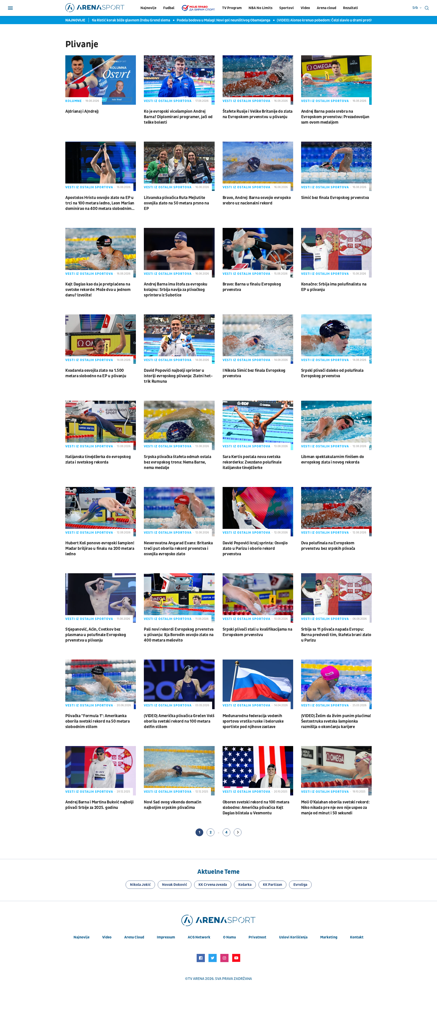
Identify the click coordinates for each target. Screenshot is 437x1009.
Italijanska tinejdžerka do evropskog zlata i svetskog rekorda (98, 459)
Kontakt (356, 937)
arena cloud (134, 937)
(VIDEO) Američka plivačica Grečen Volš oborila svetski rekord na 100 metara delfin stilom (179, 721)
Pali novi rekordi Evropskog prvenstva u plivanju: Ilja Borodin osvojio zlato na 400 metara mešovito (178, 635)
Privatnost (257, 937)
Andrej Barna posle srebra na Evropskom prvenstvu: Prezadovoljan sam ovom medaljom (335, 117)
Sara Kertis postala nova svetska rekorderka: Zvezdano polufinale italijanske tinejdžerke (252, 462)
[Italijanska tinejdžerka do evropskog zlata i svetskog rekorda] (100, 425)
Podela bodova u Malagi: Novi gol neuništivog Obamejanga (210, 20)
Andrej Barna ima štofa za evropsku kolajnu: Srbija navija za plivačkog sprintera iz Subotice (175, 290)
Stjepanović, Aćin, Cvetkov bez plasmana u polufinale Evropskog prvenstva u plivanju (95, 635)
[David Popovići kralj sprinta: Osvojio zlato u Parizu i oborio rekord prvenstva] (258, 511)
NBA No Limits (260, 8)
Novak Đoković (174, 884)
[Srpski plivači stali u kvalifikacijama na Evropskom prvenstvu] (258, 598)
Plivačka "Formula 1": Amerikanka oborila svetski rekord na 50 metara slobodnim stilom (97, 721)
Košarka (245, 884)
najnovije (81, 937)
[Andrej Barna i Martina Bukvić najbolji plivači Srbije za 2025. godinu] (100, 770)
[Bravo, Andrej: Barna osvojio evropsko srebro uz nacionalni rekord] (258, 166)
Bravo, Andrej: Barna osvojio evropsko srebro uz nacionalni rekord (257, 200)
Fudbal (168, 8)
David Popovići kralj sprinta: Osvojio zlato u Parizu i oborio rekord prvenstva (255, 548)
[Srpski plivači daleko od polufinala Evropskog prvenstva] (336, 339)
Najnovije (148, 8)
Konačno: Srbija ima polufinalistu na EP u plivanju (333, 287)
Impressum (166, 937)
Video (305, 8)
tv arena (196, 978)
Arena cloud (326, 8)
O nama (229, 937)
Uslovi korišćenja (293, 937)
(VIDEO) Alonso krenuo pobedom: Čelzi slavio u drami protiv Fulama (317, 20)
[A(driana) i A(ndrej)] (100, 80)
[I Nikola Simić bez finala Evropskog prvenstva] (258, 339)
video (107, 937)
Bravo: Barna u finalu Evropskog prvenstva (252, 287)
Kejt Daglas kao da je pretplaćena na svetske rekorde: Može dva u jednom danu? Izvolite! (98, 290)
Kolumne (73, 101)
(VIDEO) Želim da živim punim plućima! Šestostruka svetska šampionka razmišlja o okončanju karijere (336, 721)
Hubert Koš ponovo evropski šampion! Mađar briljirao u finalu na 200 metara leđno (99, 548)
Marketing (328, 937)
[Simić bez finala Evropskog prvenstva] (336, 166)
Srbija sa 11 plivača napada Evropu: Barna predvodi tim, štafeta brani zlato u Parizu (336, 635)
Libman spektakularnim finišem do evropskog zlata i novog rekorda (332, 459)
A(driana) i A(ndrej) (82, 111)
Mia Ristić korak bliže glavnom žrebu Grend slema (116, 20)
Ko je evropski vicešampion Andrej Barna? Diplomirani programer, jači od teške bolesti (178, 117)
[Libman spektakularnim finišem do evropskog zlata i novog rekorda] (336, 425)
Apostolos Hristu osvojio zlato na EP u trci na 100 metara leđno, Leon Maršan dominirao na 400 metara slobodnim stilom (99, 203)
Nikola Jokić (140, 884)
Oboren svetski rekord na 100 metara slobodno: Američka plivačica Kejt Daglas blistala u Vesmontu (256, 808)
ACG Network (199, 937)
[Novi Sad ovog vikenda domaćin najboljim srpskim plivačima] (179, 770)
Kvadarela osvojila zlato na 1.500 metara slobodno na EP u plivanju (95, 373)
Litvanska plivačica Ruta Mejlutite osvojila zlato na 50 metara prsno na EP (176, 203)
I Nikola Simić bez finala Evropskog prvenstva (254, 373)
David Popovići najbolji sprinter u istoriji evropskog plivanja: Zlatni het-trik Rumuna (178, 376)
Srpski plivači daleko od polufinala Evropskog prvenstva (332, 373)
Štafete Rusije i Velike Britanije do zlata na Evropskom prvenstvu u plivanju (257, 114)
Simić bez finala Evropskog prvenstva (335, 197)
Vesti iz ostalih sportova (168, 101)
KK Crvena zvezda (212, 884)
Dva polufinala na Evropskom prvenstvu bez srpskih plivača (328, 545)
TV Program (232, 8)
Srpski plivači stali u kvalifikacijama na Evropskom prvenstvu (257, 632)
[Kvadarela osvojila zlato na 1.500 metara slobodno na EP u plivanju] (100, 339)
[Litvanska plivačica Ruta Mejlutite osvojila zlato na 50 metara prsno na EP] (179, 166)
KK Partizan (272, 884)
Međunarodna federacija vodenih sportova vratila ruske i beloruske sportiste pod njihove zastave (253, 721)
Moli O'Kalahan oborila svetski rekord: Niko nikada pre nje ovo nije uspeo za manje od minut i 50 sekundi (335, 808)
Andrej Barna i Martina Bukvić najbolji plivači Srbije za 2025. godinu (99, 805)
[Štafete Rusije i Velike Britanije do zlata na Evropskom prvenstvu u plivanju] (258, 80)
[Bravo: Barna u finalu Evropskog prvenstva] (258, 252)
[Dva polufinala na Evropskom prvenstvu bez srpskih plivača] (336, 511)
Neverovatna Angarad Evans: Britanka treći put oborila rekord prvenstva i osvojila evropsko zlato (178, 548)
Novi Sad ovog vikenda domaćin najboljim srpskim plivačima (172, 805)
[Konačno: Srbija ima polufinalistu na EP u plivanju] (336, 252)
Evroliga (300, 884)
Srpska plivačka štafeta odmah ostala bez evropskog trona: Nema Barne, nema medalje (177, 462)
